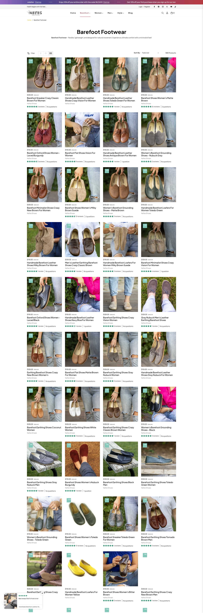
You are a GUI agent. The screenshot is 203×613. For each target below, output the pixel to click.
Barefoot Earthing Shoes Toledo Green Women (157, 483)
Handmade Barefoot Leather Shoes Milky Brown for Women (42, 263)
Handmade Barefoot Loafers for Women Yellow (81, 593)
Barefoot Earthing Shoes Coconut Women (44, 428)
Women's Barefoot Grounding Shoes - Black (156, 428)
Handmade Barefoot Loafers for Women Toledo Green (157, 209)
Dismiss (78, 2)
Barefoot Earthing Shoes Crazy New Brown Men (156, 593)
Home (29, 20)
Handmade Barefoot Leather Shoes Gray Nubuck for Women (157, 373)
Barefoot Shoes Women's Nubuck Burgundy (82, 483)
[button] (162, 13)
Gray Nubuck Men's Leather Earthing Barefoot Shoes (155, 318)
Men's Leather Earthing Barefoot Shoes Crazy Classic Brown (81, 263)
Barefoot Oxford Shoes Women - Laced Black (43, 318)
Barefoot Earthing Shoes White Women (80, 428)
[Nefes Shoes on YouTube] (171, 7)
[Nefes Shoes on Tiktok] (175, 7)
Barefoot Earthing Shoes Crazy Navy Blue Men (42, 593)
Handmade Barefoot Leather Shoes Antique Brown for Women (119, 154)
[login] (167, 13)
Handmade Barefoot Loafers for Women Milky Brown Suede (119, 263)
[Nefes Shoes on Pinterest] (158, 7)
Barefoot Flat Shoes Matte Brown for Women (81, 373)
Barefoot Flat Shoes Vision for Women (80, 154)
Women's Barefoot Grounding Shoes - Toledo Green (42, 538)
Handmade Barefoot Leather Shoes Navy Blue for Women (79, 318)
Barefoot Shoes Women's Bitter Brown (119, 593)
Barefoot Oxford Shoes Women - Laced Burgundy (43, 154)
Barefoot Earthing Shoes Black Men (118, 483)
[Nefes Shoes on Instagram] (163, 7)
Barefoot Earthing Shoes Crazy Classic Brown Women (118, 428)
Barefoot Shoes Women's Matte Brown (157, 99)
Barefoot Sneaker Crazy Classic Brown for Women (43, 99)
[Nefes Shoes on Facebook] (154, 7)
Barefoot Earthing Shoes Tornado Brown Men (158, 538)
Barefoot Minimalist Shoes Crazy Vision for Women (157, 263)
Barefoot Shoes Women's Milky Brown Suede (80, 209)
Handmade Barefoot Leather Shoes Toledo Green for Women (119, 99)
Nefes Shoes (32, 103)
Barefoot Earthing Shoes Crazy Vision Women (118, 318)
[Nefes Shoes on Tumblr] (167, 7)
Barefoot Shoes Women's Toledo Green (81, 538)
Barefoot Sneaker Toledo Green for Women (119, 538)
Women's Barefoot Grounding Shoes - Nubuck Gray (156, 154)
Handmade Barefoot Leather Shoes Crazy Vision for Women (80, 99)
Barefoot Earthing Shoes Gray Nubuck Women (118, 373)
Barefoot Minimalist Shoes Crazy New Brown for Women (43, 209)
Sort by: (137, 53)
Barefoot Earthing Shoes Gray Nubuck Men (42, 483)
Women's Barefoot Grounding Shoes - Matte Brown (118, 209)
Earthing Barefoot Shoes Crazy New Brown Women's (42, 373)
